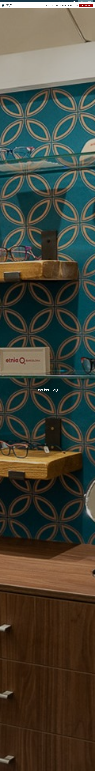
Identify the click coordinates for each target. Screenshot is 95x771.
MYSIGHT (86, 1)
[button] (48, 5)
